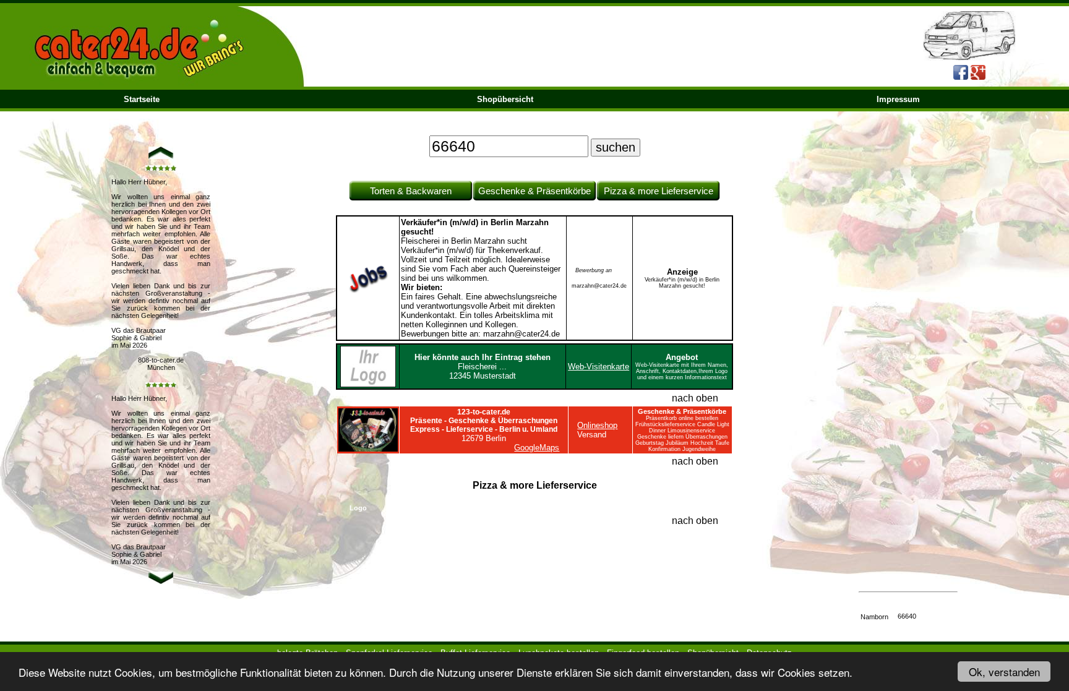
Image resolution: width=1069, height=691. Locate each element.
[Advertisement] (908, 378)
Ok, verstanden (1004, 671)
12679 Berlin (483, 425)
